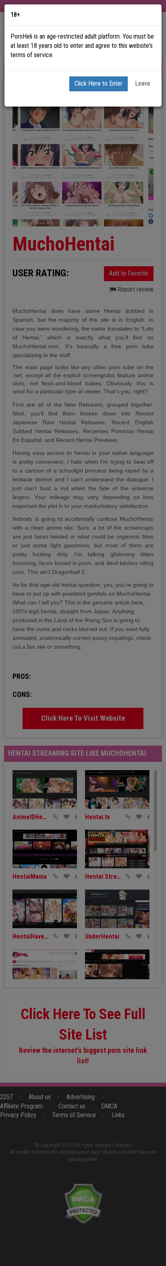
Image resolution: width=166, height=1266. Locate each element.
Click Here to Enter (98, 83)
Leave (142, 83)
